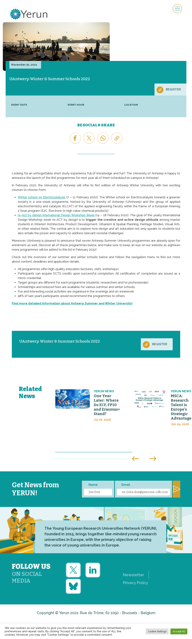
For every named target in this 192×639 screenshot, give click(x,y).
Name (93, 484)
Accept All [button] (179, 631)
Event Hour (76, 104)
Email (126, 484)
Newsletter (133, 574)
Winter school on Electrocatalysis (41, 197)
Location (131, 104)
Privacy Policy (135, 582)
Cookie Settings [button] (157, 631)
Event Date (19, 104)
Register (173, 89)
